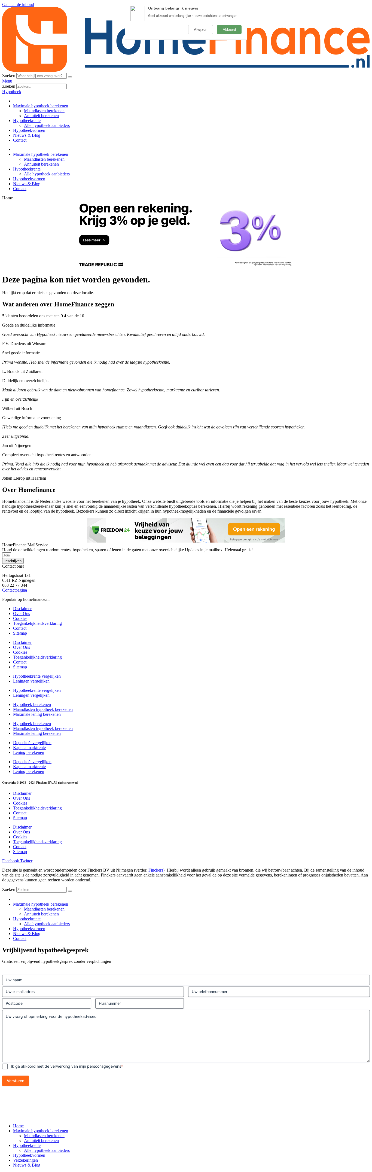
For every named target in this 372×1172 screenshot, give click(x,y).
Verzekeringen (25, 1160)
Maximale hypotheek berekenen (40, 105)
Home (18, 1126)
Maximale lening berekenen (37, 714)
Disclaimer (22, 608)
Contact (19, 140)
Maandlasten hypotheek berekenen (43, 709)
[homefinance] (186, 70)
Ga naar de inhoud (18, 4)
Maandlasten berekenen (44, 110)
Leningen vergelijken (31, 681)
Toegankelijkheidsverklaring (37, 623)
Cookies (20, 618)
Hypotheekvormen (29, 130)
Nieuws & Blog (26, 135)
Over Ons (21, 613)
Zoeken (8, 75)
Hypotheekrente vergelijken (37, 676)
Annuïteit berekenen (41, 115)
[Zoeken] (70, 77)
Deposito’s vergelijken (32, 742)
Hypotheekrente (27, 120)
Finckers (155, 870)
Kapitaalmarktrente (29, 747)
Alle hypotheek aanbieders (47, 125)
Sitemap (20, 633)
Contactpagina (14, 590)
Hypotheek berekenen (32, 704)
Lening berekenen (28, 752)
